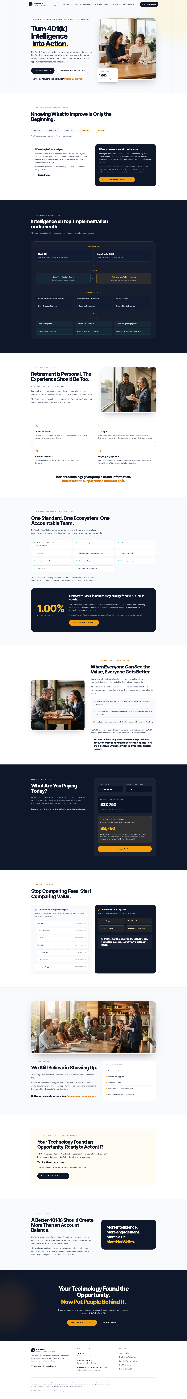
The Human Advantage (83, 4)
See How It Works (41, 71)
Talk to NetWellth (109, 1322)
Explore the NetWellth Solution (72, 71)
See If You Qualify (149, 4)
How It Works (66, 4)
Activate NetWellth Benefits (52, 1176)
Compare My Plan (123, 849)
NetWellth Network (101, 4)
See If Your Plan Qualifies (83, 623)
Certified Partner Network (129, 1361)
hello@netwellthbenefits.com (45, 1366)
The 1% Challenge (125, 1365)
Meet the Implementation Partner (115, 179)
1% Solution (116, 4)
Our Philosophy (128, 4)
